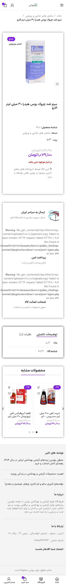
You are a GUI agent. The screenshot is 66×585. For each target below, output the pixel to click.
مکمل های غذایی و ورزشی (39, 16)
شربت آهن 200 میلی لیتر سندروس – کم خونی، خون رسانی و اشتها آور (49, 418)
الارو (49, 139)
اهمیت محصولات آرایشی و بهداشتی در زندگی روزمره (37, 474)
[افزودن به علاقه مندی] (39, 394)
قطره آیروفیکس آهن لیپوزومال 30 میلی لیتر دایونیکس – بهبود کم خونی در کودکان (19, 418)
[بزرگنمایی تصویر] (57, 84)
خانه (59, 16)
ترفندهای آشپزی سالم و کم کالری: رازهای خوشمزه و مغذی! (34, 484)
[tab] (46, 334)
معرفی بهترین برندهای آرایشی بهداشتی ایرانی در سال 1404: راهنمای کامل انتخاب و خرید (33, 461)
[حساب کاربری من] (12, 5)
